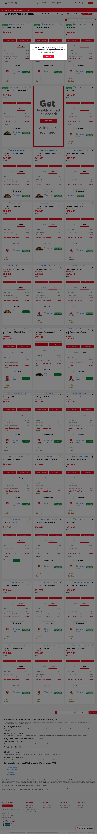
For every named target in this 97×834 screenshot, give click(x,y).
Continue (48, 56)
